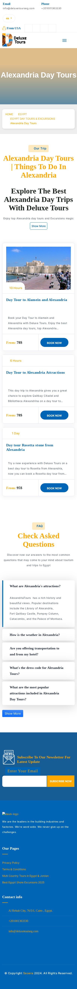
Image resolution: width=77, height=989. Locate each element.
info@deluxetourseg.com (23, 931)
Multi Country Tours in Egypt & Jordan (25, 875)
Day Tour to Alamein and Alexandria (36, 300)
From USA (14, 28)
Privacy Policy (10, 862)
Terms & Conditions (14, 869)
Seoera (28, 973)
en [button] (8, 18)
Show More (39, 226)
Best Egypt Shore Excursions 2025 (23, 882)
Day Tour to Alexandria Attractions (35, 372)
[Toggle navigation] (64, 42)
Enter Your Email (22, 771)
